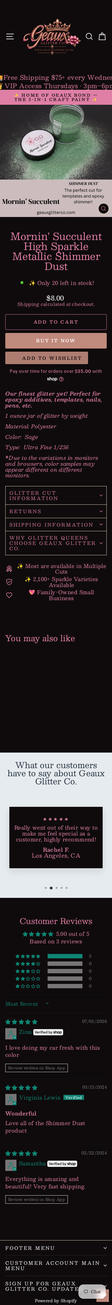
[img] (21, 1021)
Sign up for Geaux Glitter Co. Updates (44, 1286)
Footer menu (30, 1248)
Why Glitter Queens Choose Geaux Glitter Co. (52, 543)
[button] (28, 956)
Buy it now (56, 340)
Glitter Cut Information (33, 495)
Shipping (28, 304)
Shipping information (51, 524)
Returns (25, 511)
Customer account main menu (52, 1265)
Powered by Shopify (56, 1300)
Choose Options (26, 725)
